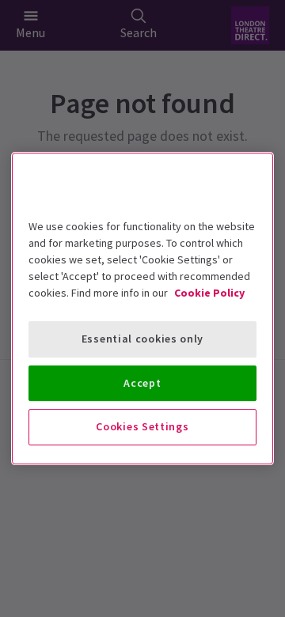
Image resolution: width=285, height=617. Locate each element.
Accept (142, 383)
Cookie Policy (209, 293)
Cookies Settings (142, 426)
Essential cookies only (142, 338)
